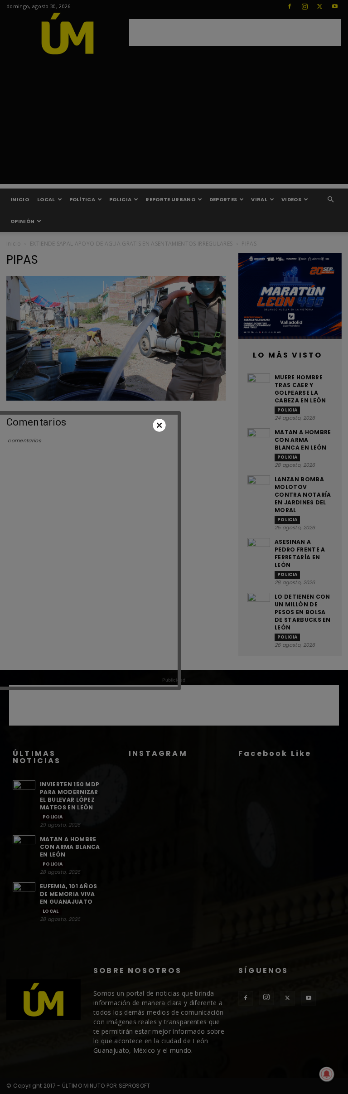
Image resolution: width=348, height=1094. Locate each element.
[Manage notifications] (326, 1074)
